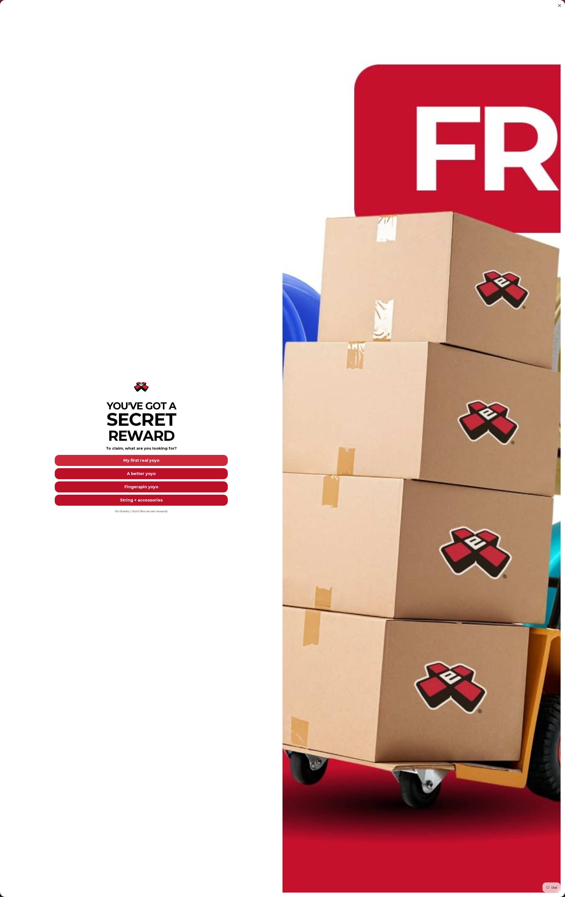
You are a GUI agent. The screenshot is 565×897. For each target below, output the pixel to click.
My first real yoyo (141, 460)
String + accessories (141, 500)
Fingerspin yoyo (141, 486)
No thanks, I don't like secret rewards (141, 511)
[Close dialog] (559, 5)
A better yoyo (141, 473)
